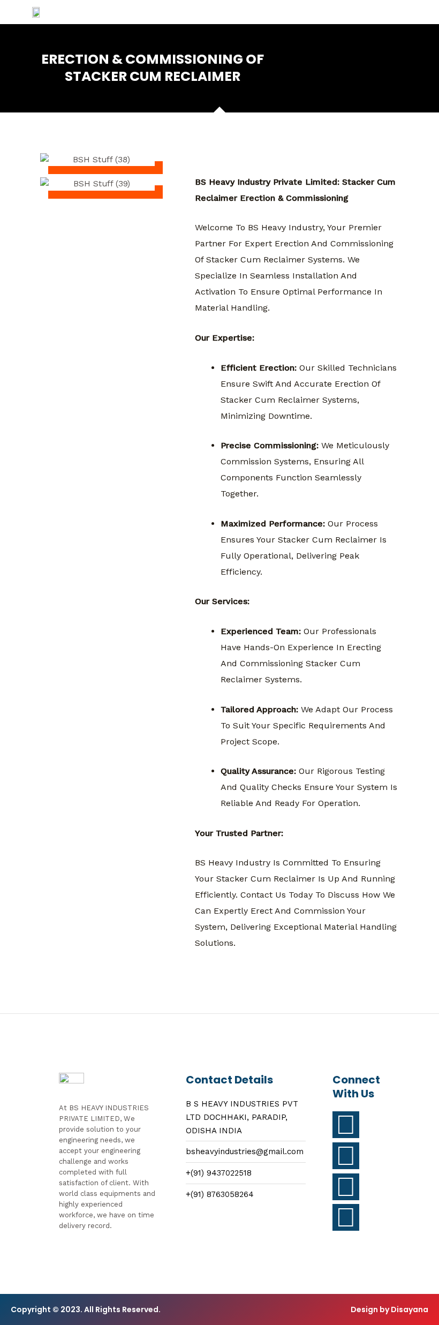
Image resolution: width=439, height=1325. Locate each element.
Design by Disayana (389, 1309)
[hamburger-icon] (318, 12)
